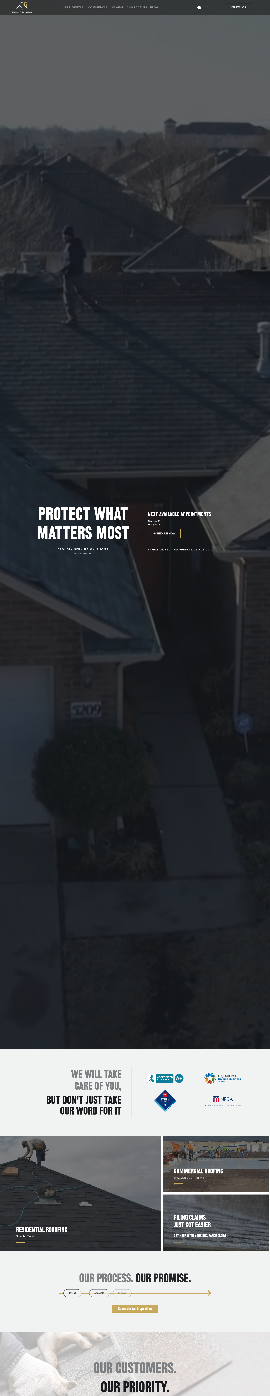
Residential (75, 7)
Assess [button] (73, 1293)
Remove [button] (132, 1293)
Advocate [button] (103, 1293)
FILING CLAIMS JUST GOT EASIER (192, 1221)
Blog (154, 7)
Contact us (137, 7)
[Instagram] (206, 7)
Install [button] (161, 1293)
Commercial (98, 7)
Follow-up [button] (191, 1293)
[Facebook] (199, 7)
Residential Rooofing (41, 1230)
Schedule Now (164, 533)
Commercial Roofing (198, 1171)
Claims (118, 7)
